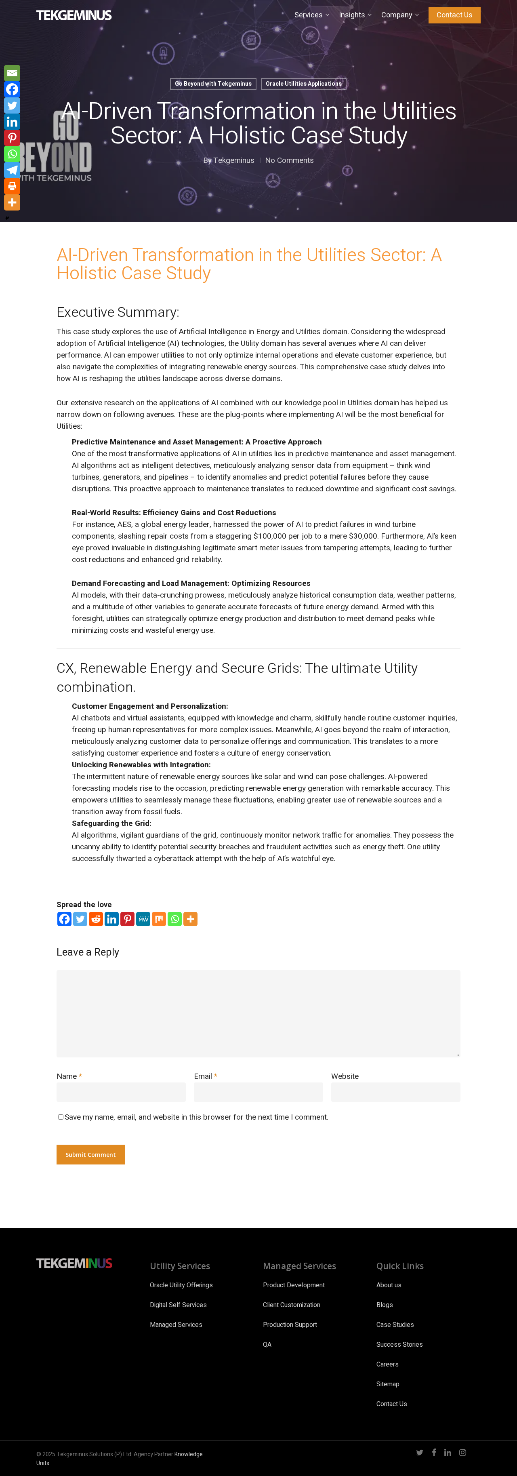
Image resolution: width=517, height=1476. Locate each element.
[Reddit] (96, 919)
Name (69, 1076)
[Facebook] (64, 919)
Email (205, 1076)
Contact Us (455, 15)
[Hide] (7, 218)
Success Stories (399, 1345)
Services (308, 15)
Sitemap (387, 1384)
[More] (190, 919)
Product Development (294, 1285)
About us (388, 1285)
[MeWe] (143, 919)
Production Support (290, 1325)
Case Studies (395, 1325)
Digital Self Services (178, 1305)
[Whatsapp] (175, 919)
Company (396, 15)
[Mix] (159, 919)
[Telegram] (12, 170)
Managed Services (176, 1325)
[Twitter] (80, 919)
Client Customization (291, 1305)
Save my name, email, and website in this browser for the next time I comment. (196, 1117)
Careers (387, 1364)
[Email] (12, 73)
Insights (352, 15)
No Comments (289, 160)
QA (267, 1345)
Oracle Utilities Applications (304, 84)
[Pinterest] (127, 919)
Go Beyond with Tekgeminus (213, 84)
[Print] (12, 186)
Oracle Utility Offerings (181, 1285)
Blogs (384, 1305)
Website (345, 1076)
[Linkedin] (112, 919)
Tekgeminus (233, 160)
